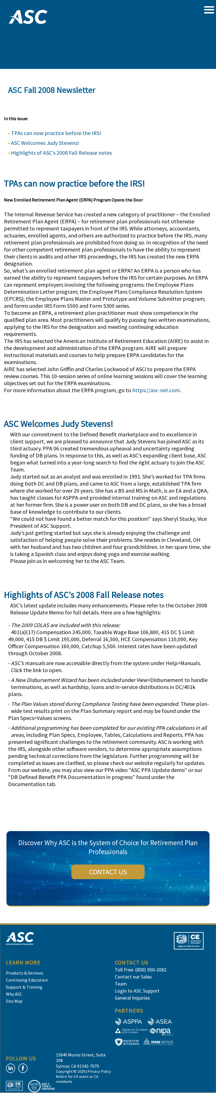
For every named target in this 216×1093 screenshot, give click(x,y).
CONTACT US (108, 871)
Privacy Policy (99, 1071)
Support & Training (24, 987)
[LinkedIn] (10, 1068)
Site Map (14, 1001)
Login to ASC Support (137, 990)
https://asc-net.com (156, 390)
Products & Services (24, 973)
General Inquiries (132, 998)
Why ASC (14, 994)
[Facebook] (23, 1068)
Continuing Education (27, 980)
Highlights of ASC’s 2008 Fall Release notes (61, 152)
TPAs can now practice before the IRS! (56, 132)
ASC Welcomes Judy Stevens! (45, 142)
